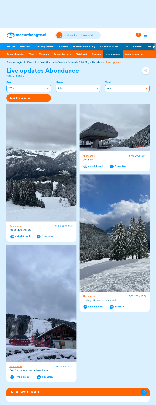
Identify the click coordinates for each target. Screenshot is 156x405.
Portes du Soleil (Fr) (78, 62)
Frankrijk (44, 62)
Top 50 (11, 46)
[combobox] (82, 35)
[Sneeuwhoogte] (29, 35)
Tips (125, 46)
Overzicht (32, 62)
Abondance (98, 62)
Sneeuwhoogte (15, 54)
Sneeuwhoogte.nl (15, 62)
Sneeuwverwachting (84, 46)
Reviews (137, 46)
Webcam (44, 54)
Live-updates (113, 54)
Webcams (25, 46)
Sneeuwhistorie (62, 54)
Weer (31, 54)
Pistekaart (81, 54)
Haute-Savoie (58, 62)
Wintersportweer (44, 46)
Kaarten (63, 46)
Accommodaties (109, 46)
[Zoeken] (82, 35)
